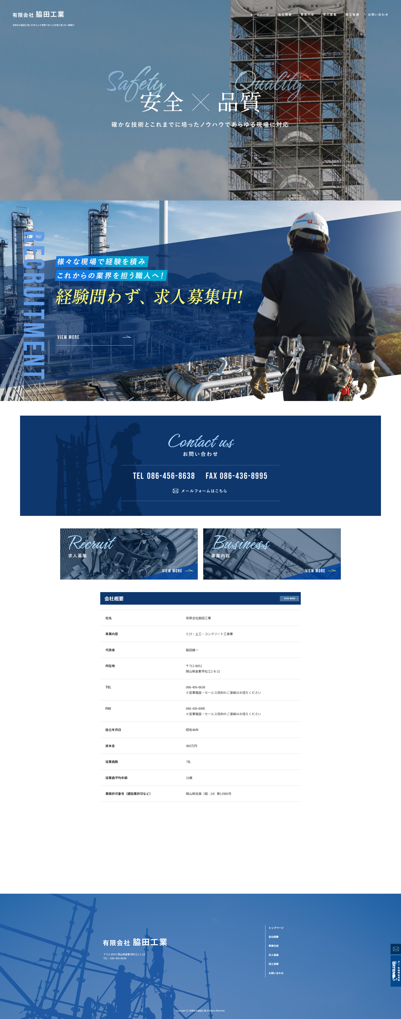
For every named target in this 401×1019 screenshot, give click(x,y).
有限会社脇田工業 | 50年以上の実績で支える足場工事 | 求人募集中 (43, 25)
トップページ (259, 14)
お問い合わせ (378, 14)
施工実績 (352, 14)
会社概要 (284, 14)
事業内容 (307, 14)
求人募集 (329, 14)
